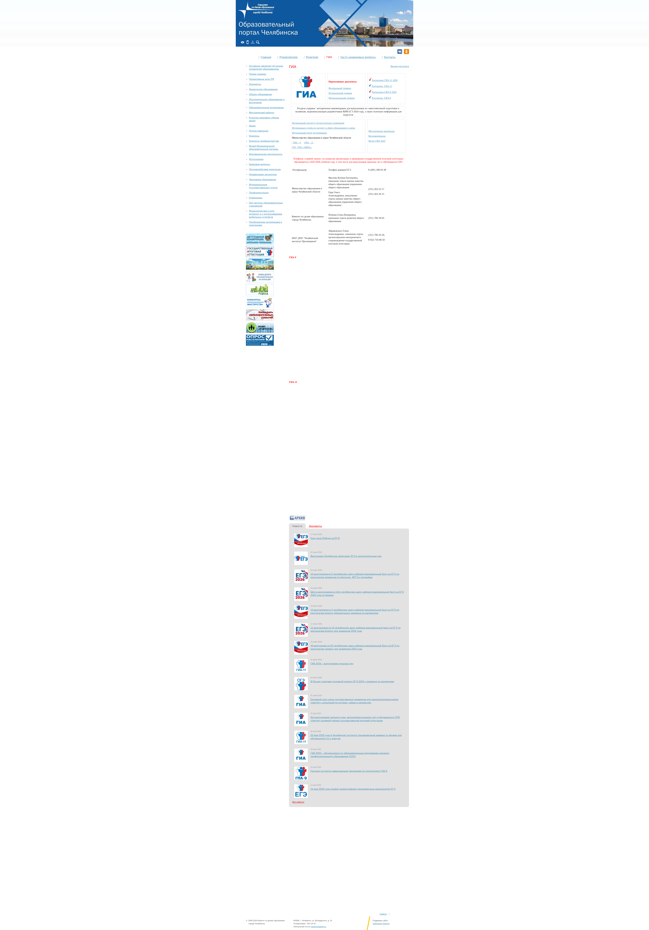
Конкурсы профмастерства (264, 141)
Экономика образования (262, 179)
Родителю (312, 57)
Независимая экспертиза (263, 174)
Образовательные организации (266, 107)
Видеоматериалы (377, 136)
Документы (315, 526)
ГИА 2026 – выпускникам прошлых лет (331, 663)
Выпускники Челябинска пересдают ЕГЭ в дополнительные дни (345, 556)
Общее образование (260, 94)
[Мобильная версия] (247, 42)
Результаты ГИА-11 (382, 86)
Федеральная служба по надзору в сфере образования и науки (323, 128)
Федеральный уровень (340, 88)
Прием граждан (257, 74)
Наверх (383, 914)
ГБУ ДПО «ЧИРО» (302, 147)
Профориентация (259, 192)
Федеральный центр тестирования (309, 133)
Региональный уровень (340, 93)
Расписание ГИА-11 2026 (385, 80)
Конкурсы (254, 135)
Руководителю (289, 57)
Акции (252, 125)
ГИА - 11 (308, 142)
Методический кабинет (261, 112)
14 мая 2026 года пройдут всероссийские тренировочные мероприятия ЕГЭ (352, 789)
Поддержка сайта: (380, 921)
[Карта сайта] (252, 42)
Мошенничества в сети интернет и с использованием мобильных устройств (265, 214)
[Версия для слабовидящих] (242, 42)
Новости (297, 526)
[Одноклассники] (406, 51)
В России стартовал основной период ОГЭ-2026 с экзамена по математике (352, 681)
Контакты (390, 57)
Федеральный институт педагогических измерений (318, 123)
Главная (266, 57)
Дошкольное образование (263, 89)
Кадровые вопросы (259, 164)
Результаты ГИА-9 (381, 98)
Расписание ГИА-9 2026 (384, 92)
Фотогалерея (256, 159)
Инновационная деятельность (265, 154)
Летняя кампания (258, 130)
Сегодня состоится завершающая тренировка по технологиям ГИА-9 (348, 771)
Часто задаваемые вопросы (358, 57)
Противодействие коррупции (265, 169)
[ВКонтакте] (399, 51)
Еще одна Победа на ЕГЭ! (325, 538)
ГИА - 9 (297, 142)
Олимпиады (255, 197)
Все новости (298, 802)
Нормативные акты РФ (261, 79)
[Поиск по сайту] (257, 42)
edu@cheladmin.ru (318, 927)
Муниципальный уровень (342, 98)
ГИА (329, 57)
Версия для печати (400, 66)
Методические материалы (381, 131)
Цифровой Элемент (381, 924)
